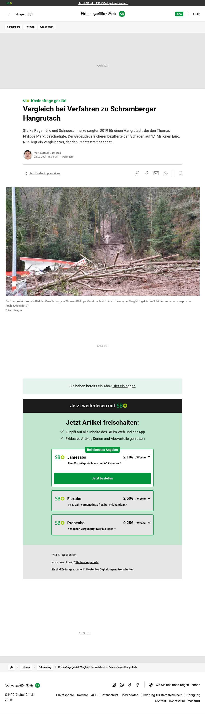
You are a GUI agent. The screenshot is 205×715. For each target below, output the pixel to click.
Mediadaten (130, 695)
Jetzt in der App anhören (44, 173)
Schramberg (13, 26)
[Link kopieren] (137, 173)
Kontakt (160, 701)
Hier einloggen (124, 386)
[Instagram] (114, 685)
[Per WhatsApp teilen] (166, 173)
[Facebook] (138, 685)
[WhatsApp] (122, 685)
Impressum (177, 701)
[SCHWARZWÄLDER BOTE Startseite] (102, 14)
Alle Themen (46, 26)
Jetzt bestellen (102, 478)
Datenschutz (109, 695)
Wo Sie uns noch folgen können (178, 685)
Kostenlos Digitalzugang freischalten (110, 569)
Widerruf (194, 701)
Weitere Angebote (86, 562)
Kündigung (192, 695)
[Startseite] (11, 667)
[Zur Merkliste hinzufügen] (179, 173)
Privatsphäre (65, 695)
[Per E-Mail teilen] (156, 173)
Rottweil (30, 26)
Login (196, 13)
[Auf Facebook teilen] (147, 173)
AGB (94, 695)
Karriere (82, 695)
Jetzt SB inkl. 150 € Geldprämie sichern (103, 3)
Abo (179, 14)
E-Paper (20, 14)
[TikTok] (130, 685)
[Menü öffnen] (6, 14)
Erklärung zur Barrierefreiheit (162, 695)
